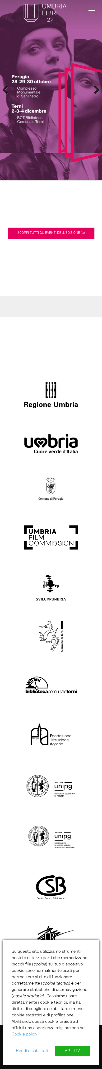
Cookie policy (24, 1034)
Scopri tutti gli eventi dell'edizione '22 (51, 233)
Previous (7, 90)
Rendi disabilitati (32, 1051)
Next (95, 90)
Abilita (73, 1051)
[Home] (45, 13)
